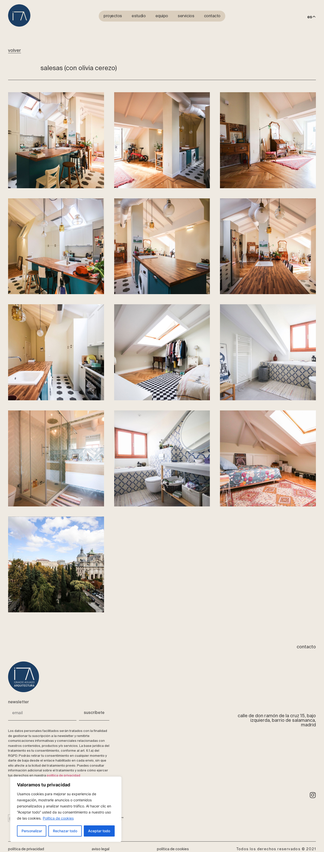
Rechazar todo (65, 831)
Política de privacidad (26, 849)
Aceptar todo (99, 831)
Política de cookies (58, 818)
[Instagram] (312, 795)
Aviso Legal (100, 849)
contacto (306, 647)
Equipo (161, 16)
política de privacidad (63, 775)
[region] (66, 809)
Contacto (212, 16)
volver (14, 50)
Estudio (139, 16)
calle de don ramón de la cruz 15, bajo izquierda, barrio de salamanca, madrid (277, 720)
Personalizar (32, 831)
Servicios (186, 16)
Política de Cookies (173, 849)
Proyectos (113, 16)
